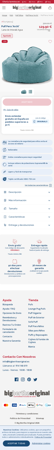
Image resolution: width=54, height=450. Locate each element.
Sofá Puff (33, 321)
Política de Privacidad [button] (43, 437)
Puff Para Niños (36, 326)
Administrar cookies (41, 443)
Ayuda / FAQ (9, 308)
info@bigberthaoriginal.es (16, 361)
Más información (17, 200)
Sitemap (40, 418)
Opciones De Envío (12, 313)
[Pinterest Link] (29, 380)
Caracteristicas (17, 216)
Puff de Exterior (36, 317)
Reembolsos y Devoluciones (10, 319)
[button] (24, 92)
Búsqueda (8, 304)
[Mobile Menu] (3, 7)
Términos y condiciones (27, 413)
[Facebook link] (17, 380)
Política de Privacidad (20, 418)
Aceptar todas (16, 443)
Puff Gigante (34, 313)
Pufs (30, 304)
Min (41, 1)
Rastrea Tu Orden (12, 324)
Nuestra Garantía (11, 340)
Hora (33, 1)
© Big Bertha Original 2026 (27, 423)
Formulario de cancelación (10, 330)
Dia (25, 1)
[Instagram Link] (23, 380)
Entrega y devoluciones (21, 225)
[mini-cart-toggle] (50, 8)
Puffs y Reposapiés (37, 334)
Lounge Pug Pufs (36, 308)
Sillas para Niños (36, 330)
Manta (31, 346)
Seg (49, 1)
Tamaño (13, 208)
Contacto (7, 336)
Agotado (27, 102)
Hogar (4, 15)
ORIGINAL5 (42, 121)
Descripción (15, 192)
